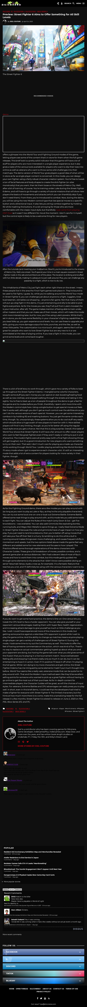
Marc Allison (16, 910)
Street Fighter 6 (79, 711)
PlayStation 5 (30, 11)
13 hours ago (46, 905)
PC (12, 11)
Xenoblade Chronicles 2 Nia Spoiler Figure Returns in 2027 (22, 905)
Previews (69, 711)
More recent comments (12, 934)
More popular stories (12, 882)
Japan (62, 708)
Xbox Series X (42, 11)
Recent (11, 889)
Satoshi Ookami (17, 920)
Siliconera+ (35, 989)
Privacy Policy (43, 992)
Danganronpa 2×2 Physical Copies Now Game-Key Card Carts (29, 875)
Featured (6, 11)
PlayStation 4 (19, 11)
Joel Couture (15, 21)
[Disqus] (43, 779)
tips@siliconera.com (48, 1004)
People (5, 889)
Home (11, 989)
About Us (47, 989)
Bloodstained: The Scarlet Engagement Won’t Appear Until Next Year (33, 869)
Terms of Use (72, 989)
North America (71, 708)
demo (5, 114)
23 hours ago (53, 915)
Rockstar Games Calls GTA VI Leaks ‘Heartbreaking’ (25, 863)
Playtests (81, 708)
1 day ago (35, 925)
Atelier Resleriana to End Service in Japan (21, 858)
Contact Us (58, 989)
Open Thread (22, 989)
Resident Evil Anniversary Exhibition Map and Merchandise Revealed (32, 852)
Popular (18, 889)
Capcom (55, 708)
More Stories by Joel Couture (33, 746)
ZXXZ (13, 897)
